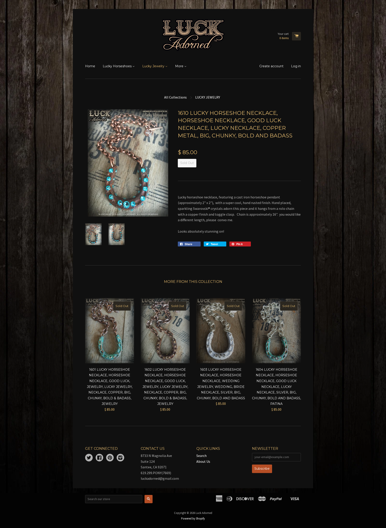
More (179, 66)
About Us (203, 461)
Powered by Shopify (193, 518)
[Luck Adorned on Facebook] (99, 458)
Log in (296, 66)
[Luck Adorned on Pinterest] (110, 458)
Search (201, 455)
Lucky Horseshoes (117, 66)
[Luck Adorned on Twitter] (89, 458)
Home (90, 66)
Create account (271, 66)
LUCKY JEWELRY (207, 97)
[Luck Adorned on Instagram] (120, 458)
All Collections (175, 97)
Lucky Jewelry (153, 66)
